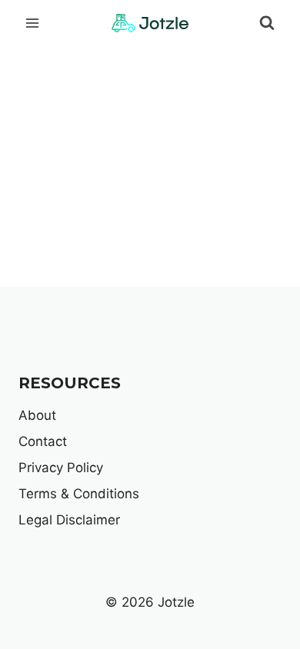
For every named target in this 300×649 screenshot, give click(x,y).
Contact (42, 441)
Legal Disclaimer (69, 520)
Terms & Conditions (78, 493)
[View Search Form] (267, 23)
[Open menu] (32, 23)
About (37, 415)
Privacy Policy (60, 467)
